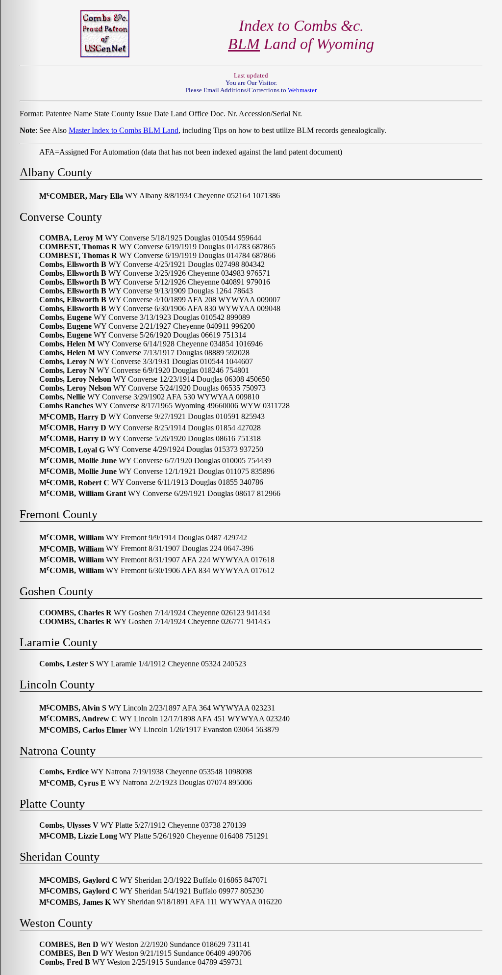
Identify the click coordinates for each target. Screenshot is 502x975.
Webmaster (302, 90)
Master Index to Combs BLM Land (123, 130)
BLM (244, 44)
